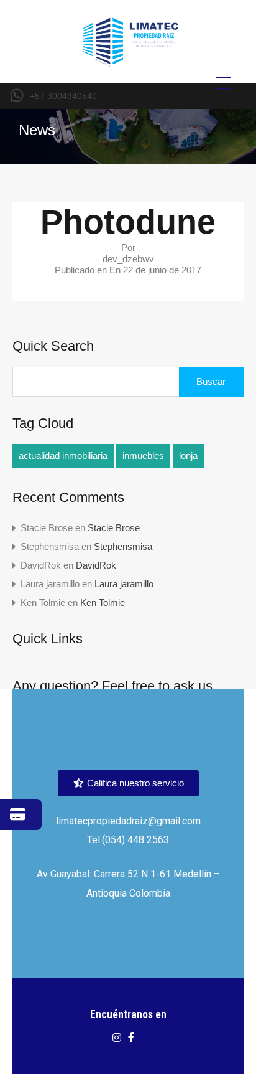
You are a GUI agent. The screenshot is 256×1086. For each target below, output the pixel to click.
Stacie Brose (114, 527)
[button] (128, 783)
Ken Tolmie (102, 602)
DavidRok (96, 565)
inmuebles (143, 455)
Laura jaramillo (123, 583)
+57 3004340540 (63, 96)
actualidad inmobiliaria (63, 455)
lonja (188, 455)
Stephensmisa (123, 546)
